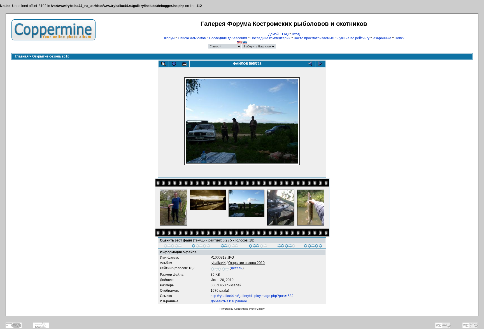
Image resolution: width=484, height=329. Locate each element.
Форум (169, 38)
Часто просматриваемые (314, 38)
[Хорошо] (258, 247)
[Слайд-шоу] (184, 64)
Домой (273, 34)
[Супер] (313, 247)
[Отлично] (286, 247)
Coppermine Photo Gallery (249, 308)
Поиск (399, 38)
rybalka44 (218, 263)
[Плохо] (201, 247)
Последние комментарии (270, 38)
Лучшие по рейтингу (353, 38)
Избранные (382, 38)
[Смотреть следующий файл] (320, 64)
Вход (296, 34)
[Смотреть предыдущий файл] (310, 64)
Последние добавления (228, 38)
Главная (22, 56)
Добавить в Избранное (229, 301)
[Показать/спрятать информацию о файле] (174, 64)
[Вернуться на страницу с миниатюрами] (164, 64)
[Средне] (229, 247)
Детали (237, 268)
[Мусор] (173, 247)
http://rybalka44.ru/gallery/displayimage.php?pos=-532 (252, 296)
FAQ (285, 34)
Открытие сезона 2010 (50, 56)
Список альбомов (192, 38)
